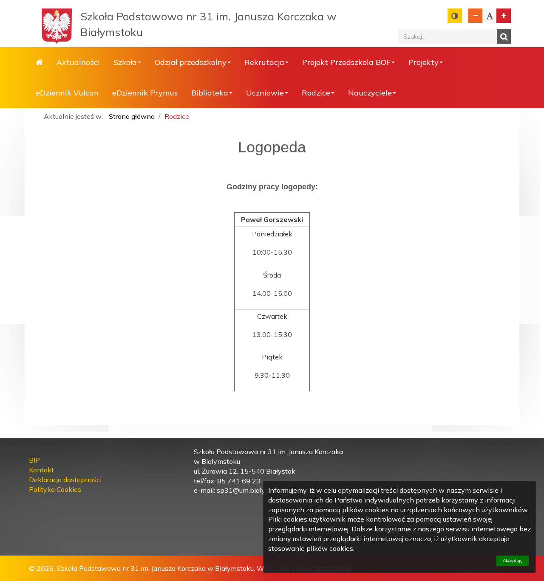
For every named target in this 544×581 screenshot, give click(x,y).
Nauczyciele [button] (370, 93)
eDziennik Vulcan (67, 93)
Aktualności (78, 62)
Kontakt (41, 470)
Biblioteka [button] (209, 93)
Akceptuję (512, 560)
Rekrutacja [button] (264, 62)
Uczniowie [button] (265, 93)
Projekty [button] (423, 62)
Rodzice (176, 116)
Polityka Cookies (55, 489)
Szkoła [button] (125, 62)
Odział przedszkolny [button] (191, 62)
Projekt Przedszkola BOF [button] (346, 62)
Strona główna (39, 62)
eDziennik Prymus (145, 93)
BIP (34, 460)
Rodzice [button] (316, 93)
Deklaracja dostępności (65, 479)
